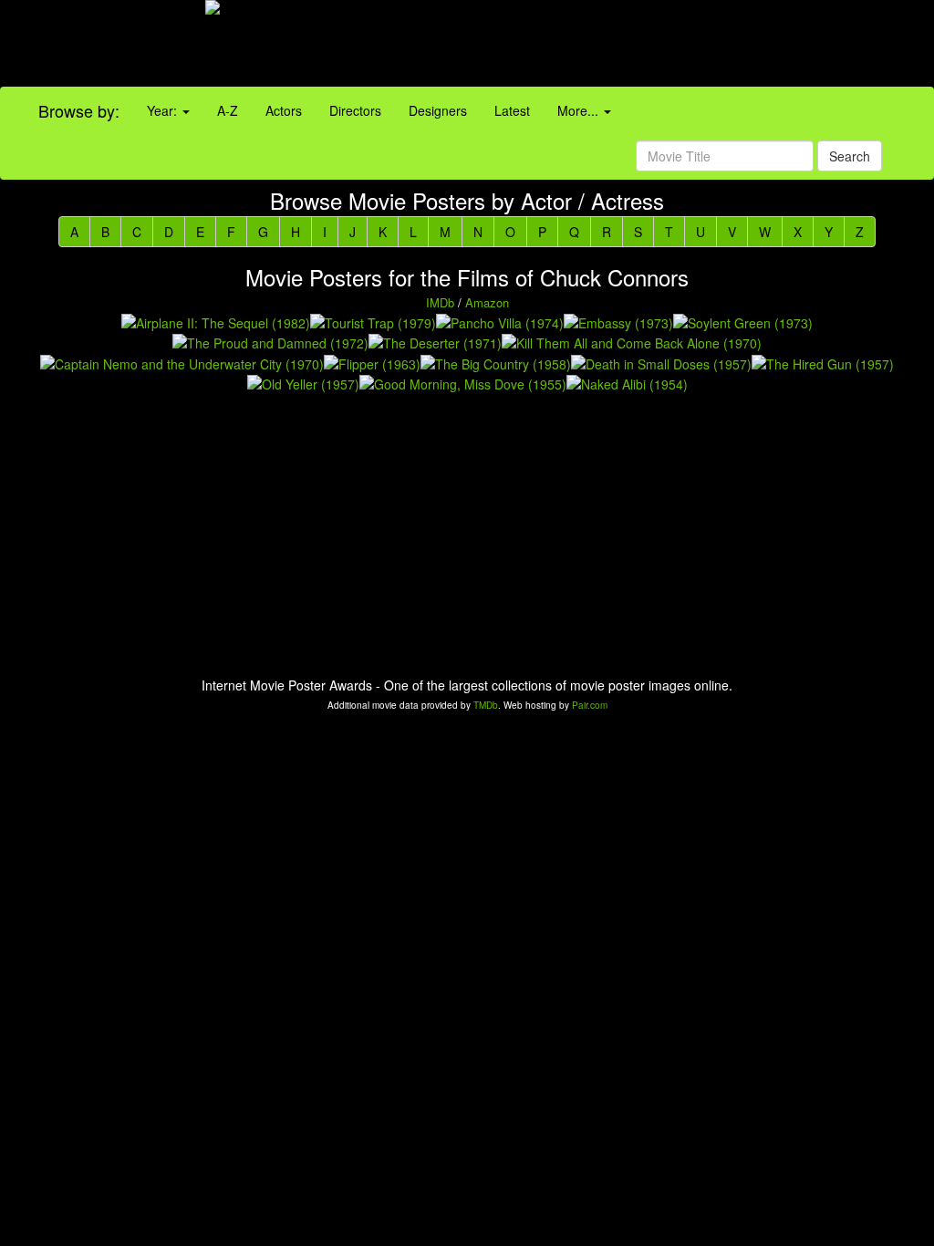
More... (579, 110)
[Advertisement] (583, 46)
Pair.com (589, 705)
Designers (438, 110)
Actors (283, 110)
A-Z (227, 110)
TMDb (485, 705)
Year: (164, 110)
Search (849, 156)
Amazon (487, 302)
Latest (512, 110)
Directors (355, 110)
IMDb (440, 302)
